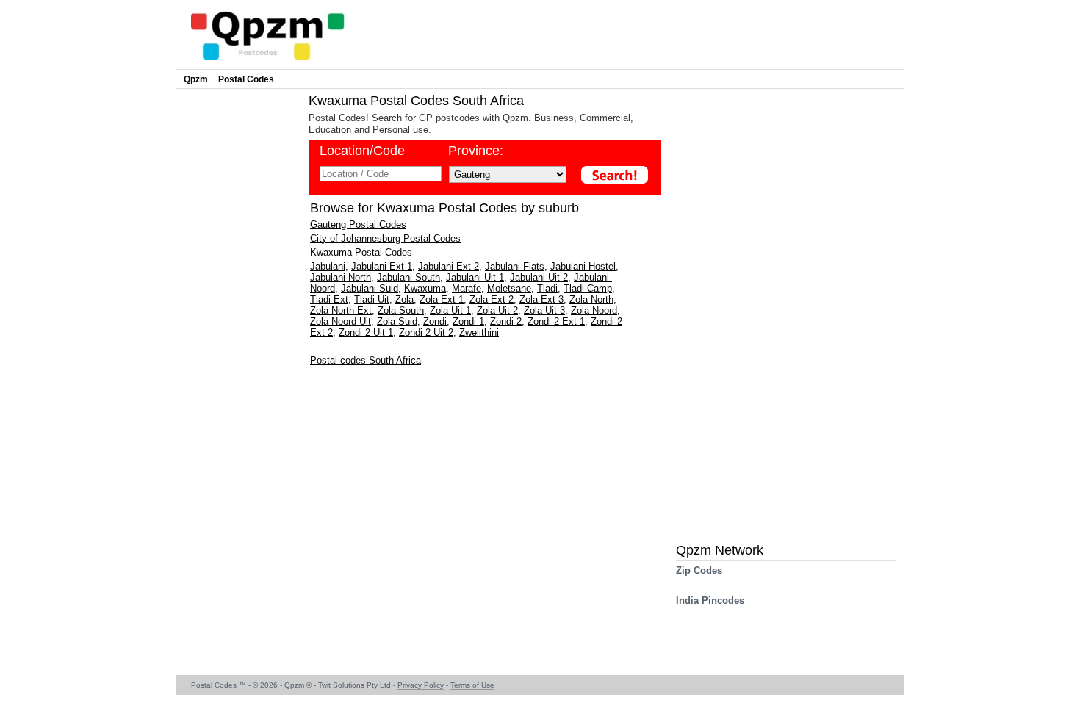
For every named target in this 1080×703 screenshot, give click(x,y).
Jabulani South (408, 277)
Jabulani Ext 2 (448, 266)
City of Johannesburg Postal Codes (385, 238)
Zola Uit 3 (544, 310)
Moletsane (509, 288)
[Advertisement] (239, 313)
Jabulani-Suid (369, 288)
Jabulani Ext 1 (381, 266)
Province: (475, 150)
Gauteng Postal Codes (358, 224)
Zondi (435, 321)
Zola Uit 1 (450, 310)
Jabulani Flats (514, 266)
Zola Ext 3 (541, 299)
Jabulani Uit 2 (539, 277)
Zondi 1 (468, 321)
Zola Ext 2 (491, 299)
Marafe (466, 288)
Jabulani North (340, 277)
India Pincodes (710, 600)
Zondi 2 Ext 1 (556, 321)
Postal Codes (246, 79)
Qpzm (196, 79)
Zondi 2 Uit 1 (366, 332)
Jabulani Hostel (583, 266)
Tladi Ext (329, 299)
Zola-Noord (594, 310)
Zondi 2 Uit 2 (426, 332)
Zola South (401, 310)
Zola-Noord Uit (340, 321)
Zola (404, 299)
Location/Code (362, 150)
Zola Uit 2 (497, 310)
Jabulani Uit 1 (475, 277)
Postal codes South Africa (365, 360)
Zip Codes (699, 570)
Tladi (547, 288)
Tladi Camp (588, 288)
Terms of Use (472, 685)
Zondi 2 (506, 321)
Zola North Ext (341, 310)
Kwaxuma (425, 288)
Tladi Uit (371, 299)
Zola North (591, 299)
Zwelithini (479, 332)
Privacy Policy (420, 685)
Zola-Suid (397, 321)
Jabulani (327, 266)
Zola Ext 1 (442, 299)
